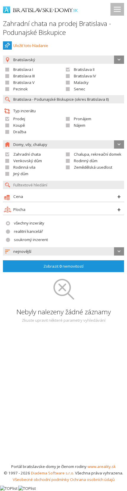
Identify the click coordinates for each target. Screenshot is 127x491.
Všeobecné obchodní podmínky (41, 479)
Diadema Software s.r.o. (52, 473)
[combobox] (63, 251)
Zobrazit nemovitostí (63, 266)
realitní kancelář (28, 231)
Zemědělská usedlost (93, 167)
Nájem (79, 125)
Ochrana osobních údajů (92, 479)
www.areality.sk (101, 466)
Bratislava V (24, 82)
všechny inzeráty (29, 223)
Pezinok (20, 89)
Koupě (19, 125)
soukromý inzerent (31, 239)
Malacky (81, 82)
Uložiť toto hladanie (30, 45)
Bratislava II (84, 69)
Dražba (19, 131)
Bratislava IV (85, 76)
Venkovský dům (27, 160)
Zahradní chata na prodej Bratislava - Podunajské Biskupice (57, 28)
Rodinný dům (85, 160)
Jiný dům (20, 173)
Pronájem (82, 118)
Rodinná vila (24, 167)
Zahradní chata (27, 154)
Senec (79, 89)
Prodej (19, 118)
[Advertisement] (63, 396)
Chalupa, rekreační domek (97, 154)
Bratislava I (23, 69)
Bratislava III (24, 76)
